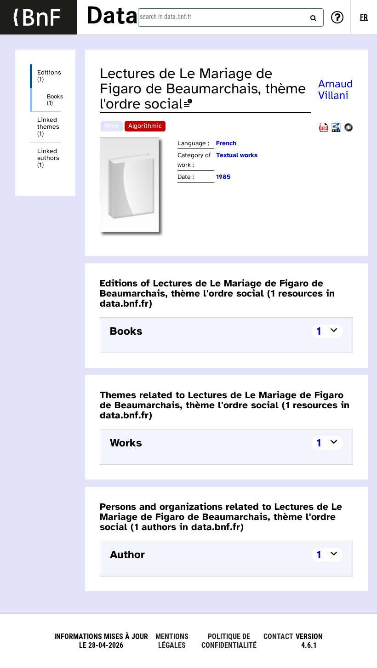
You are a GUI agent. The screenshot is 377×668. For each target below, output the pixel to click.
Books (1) (54, 99)
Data (112, 17)
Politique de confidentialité (229, 641)
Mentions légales (171, 641)
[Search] (312, 16)
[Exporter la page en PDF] (323, 130)
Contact (278, 636)
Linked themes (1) (48, 127)
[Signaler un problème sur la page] (188, 104)
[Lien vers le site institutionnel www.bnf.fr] (38, 17)
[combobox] (231, 17)
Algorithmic (145, 126)
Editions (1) (49, 76)
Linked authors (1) (48, 158)
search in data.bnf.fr (165, 16)
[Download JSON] (348, 130)
